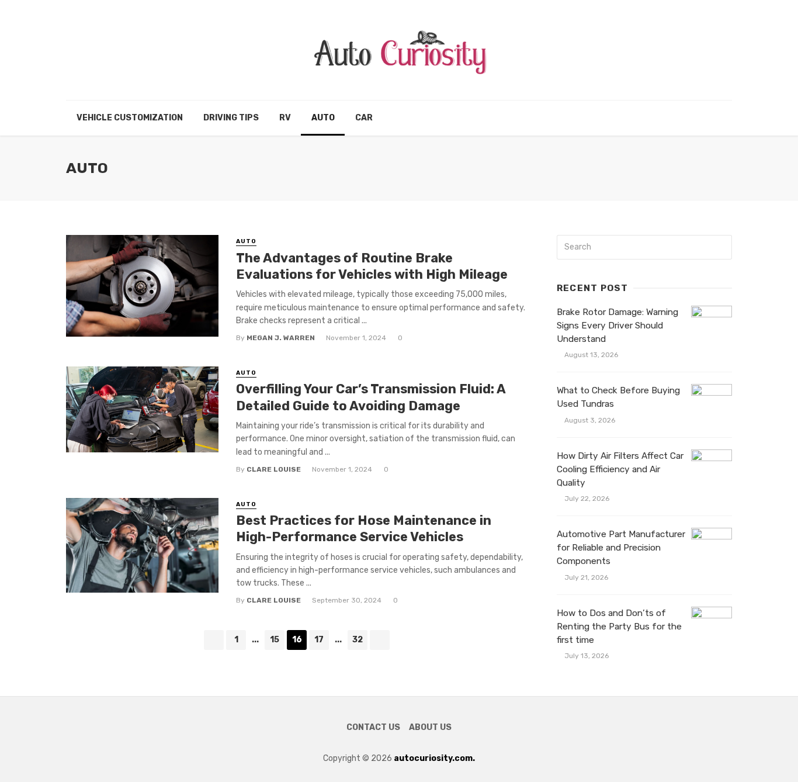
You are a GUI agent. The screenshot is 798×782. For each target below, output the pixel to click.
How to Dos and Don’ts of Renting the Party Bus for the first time (619, 626)
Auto (323, 118)
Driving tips (231, 118)
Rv (285, 118)
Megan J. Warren (281, 338)
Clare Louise (274, 469)
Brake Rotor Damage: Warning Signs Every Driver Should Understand (617, 325)
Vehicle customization (130, 118)
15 (274, 640)
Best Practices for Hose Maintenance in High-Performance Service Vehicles (363, 528)
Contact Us (373, 727)
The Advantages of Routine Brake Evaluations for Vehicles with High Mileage (372, 266)
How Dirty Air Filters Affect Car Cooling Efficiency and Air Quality (620, 469)
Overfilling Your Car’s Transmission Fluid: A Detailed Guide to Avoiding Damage (370, 397)
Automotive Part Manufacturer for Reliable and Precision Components (621, 547)
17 (319, 640)
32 (357, 640)
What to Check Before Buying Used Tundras (618, 397)
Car (364, 118)
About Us (430, 727)
